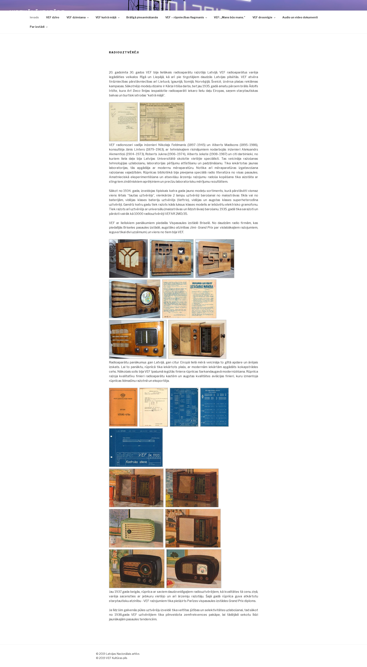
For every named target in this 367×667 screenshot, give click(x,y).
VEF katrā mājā (106, 17)
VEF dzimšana (76, 17)
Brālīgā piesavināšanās (142, 17)
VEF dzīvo (52, 17)
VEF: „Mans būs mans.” (229, 17)
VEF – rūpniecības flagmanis (184, 17)
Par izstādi (37, 26)
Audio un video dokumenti (300, 17)
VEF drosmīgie (262, 17)
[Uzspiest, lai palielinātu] (123, 140)
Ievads (34, 17)
